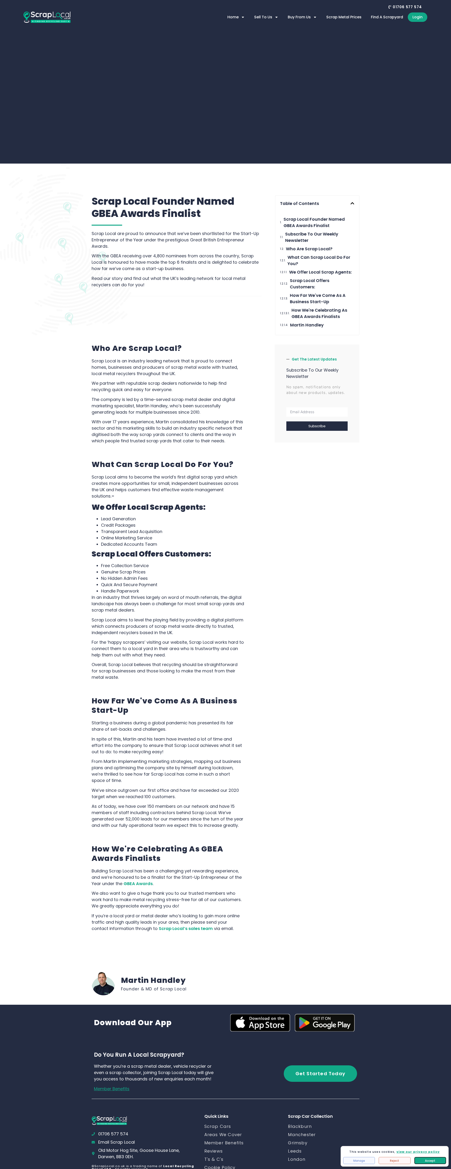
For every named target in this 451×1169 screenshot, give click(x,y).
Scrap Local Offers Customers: (309, 284)
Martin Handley (307, 325)
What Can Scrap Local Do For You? (319, 260)
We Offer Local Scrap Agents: (320, 272)
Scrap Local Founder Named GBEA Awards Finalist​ (314, 222)
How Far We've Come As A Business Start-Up (318, 298)
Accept (430, 1161)
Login (417, 17)
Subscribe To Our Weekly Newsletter (311, 237)
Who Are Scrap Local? (309, 249)
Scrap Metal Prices (344, 17)
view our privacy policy (418, 1152)
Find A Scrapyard (387, 17)
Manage (359, 1161)
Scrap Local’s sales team (186, 928)
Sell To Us (263, 17)
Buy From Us (299, 17)
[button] (405, 7)
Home (233, 17)
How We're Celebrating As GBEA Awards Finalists (319, 313)
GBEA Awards (138, 884)
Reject (394, 1161)
